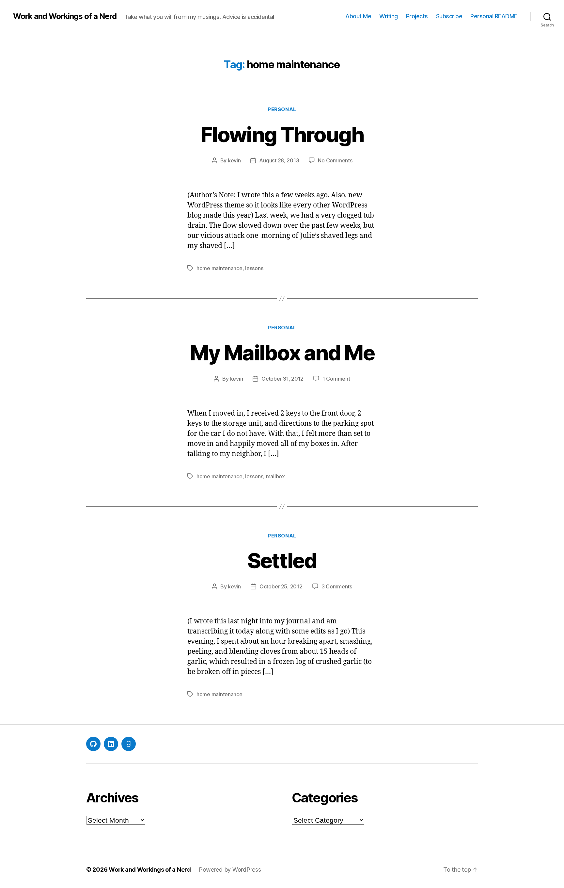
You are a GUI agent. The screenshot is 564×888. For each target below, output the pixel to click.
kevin (234, 160)
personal (282, 109)
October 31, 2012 (282, 378)
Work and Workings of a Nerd (65, 16)
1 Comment (336, 378)
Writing (388, 16)
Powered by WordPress (230, 869)
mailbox (275, 476)
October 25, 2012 (281, 586)
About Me (358, 16)
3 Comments (336, 586)
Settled (282, 560)
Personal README (493, 16)
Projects (417, 16)
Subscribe (449, 16)
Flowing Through (282, 134)
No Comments (335, 160)
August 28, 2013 (279, 160)
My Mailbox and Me (282, 352)
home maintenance (219, 268)
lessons (254, 268)
